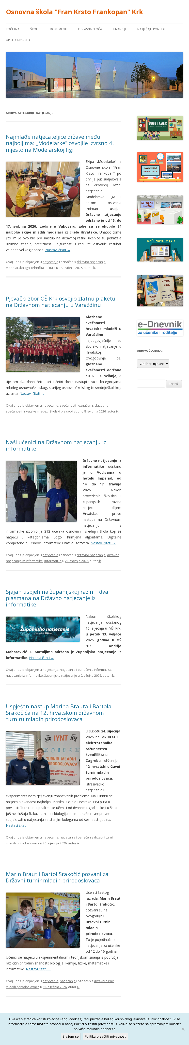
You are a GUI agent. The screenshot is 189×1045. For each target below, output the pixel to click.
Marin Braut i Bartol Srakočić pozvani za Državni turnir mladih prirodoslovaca (57, 877)
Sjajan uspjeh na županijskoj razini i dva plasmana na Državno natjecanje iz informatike (57, 598)
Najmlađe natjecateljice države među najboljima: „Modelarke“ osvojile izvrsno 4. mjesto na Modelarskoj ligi (60, 143)
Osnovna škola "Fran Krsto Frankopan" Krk (74, 11)
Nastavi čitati (57, 250)
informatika (53, 561)
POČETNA (12, 29)
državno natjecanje (91, 262)
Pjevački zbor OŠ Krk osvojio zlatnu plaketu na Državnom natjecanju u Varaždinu (60, 301)
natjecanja (50, 669)
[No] (182, 1029)
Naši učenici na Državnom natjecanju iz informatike (56, 445)
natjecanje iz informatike (24, 675)
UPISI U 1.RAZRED (18, 40)
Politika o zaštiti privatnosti (105, 1036)
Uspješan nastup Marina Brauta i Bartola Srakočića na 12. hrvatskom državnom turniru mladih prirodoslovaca (58, 712)
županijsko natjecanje (60, 675)
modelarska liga (18, 267)
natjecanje (50, 262)
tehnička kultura (43, 267)
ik (94, 267)
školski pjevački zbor (65, 411)
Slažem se (71, 1036)
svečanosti (68, 405)
